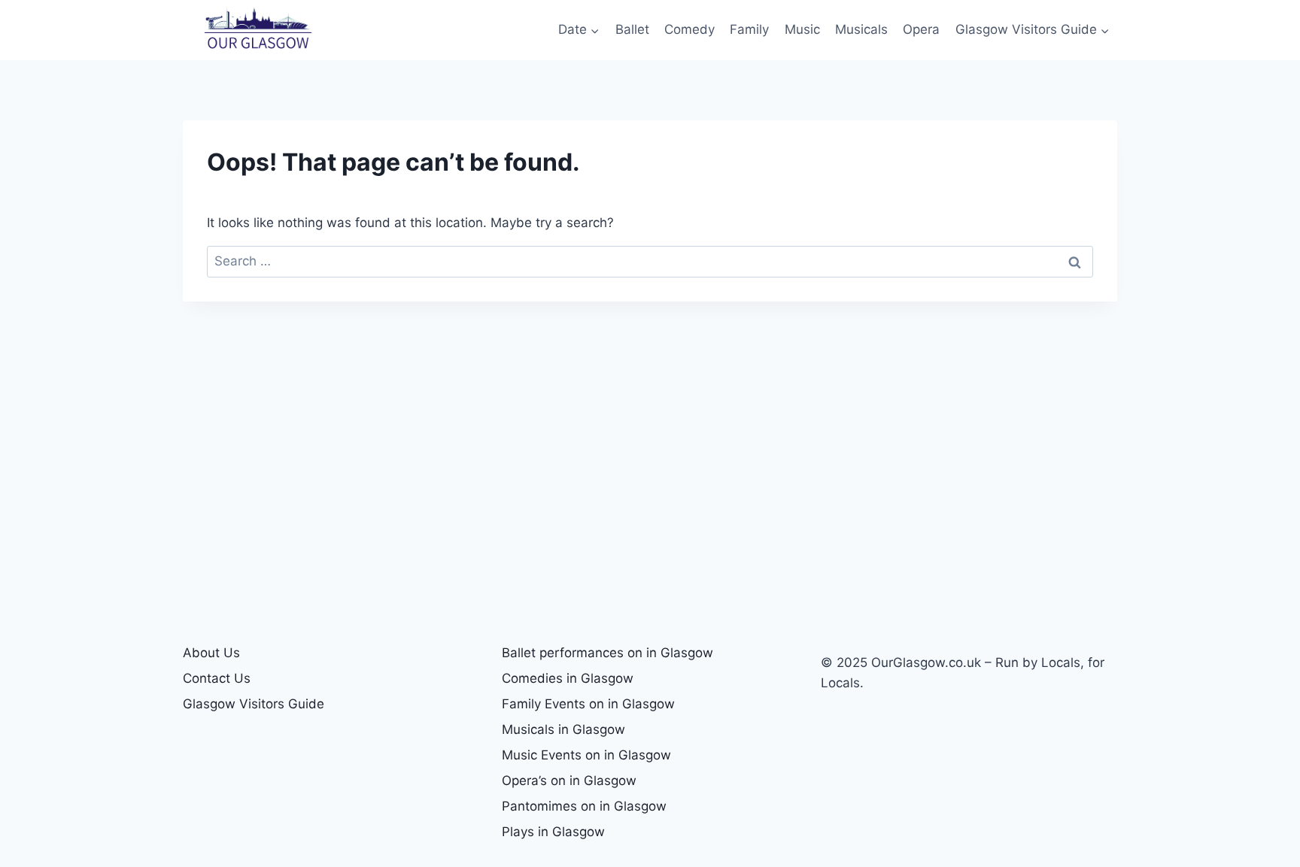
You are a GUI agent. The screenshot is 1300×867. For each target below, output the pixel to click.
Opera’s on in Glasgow (569, 780)
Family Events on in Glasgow (588, 703)
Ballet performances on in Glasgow (607, 652)
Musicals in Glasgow (563, 729)
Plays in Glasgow (553, 831)
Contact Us (217, 678)
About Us (211, 652)
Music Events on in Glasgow (586, 754)
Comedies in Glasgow (567, 678)
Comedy (689, 29)
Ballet (632, 29)
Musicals (861, 29)
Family (749, 29)
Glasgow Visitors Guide (253, 703)
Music (802, 29)
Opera (921, 29)
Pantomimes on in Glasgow (584, 806)
